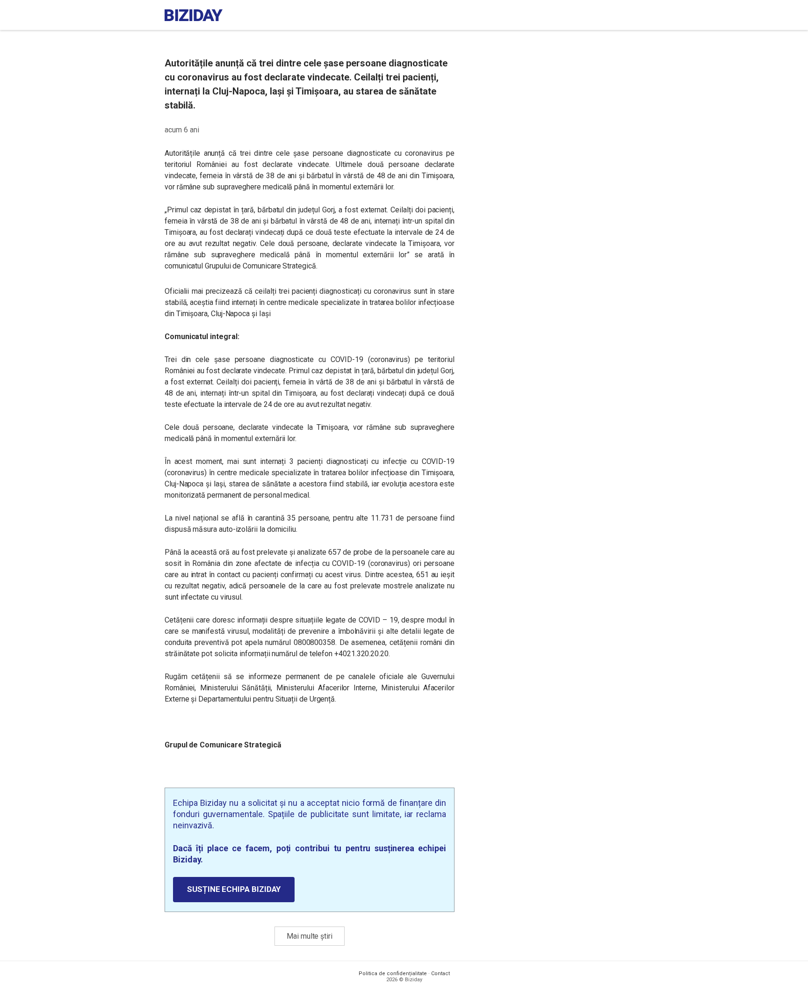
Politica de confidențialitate (393, 973)
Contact (440, 973)
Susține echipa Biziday (234, 889)
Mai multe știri (309, 936)
